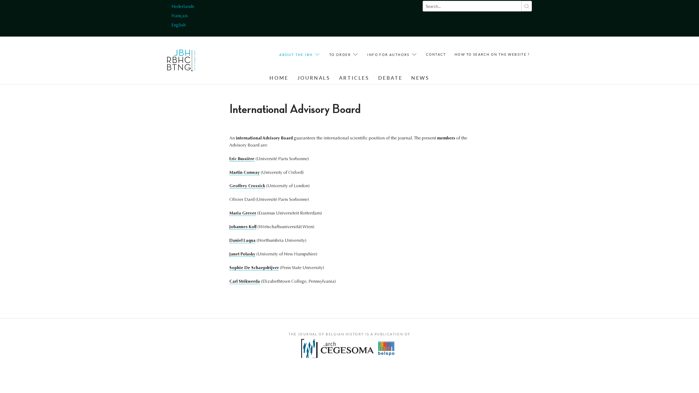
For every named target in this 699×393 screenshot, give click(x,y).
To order (340, 54)
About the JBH (296, 54)
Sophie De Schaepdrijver (254, 268)
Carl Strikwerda (244, 281)
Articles (354, 78)
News (420, 78)
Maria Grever (242, 213)
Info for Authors (388, 54)
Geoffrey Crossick (247, 186)
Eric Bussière (241, 159)
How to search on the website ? (492, 54)
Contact (436, 54)
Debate (390, 78)
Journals (313, 78)
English (178, 25)
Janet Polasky (242, 254)
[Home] (181, 62)
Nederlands (182, 7)
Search (526, 6)
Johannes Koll (242, 227)
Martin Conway (244, 173)
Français (179, 16)
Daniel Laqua (242, 241)
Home (278, 78)
